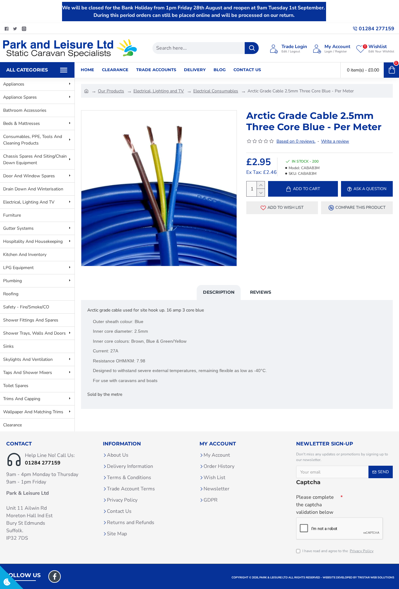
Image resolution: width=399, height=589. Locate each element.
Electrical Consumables (215, 91)
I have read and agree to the (337, 550)
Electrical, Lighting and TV (158, 91)
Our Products (111, 91)
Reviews (260, 292)
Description (218, 292)
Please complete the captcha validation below (315, 505)
